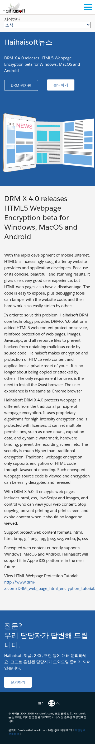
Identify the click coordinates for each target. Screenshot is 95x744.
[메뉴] (88, 7)
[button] (21, 85)
